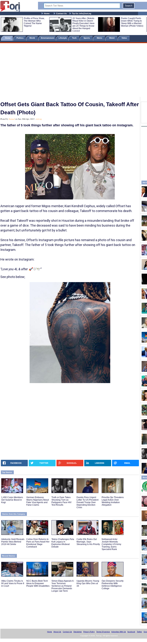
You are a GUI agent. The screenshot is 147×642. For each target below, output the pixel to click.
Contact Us (61, 13)
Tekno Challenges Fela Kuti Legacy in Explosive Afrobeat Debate (62, 543)
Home (46, 13)
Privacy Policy (89, 632)
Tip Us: (81, 13)
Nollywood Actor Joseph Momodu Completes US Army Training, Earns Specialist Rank (111, 544)
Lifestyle (63, 38)
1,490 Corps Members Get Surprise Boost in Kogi (12, 500)
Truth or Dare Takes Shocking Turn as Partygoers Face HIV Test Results (61, 501)
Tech (74, 38)
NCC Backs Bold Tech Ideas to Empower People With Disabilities (37, 583)
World (33, 38)
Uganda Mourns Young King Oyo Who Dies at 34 (88, 583)
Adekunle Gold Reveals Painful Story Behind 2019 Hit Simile (12, 542)
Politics (20, 38)
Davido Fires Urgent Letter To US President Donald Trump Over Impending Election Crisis (87, 502)
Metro (100, 38)
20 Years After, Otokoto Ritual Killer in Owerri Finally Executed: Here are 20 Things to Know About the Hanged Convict (83, 24)
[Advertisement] (73, 70)
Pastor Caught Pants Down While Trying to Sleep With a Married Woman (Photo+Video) (132, 22)
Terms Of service (103, 632)
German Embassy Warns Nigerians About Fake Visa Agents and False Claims (37, 501)
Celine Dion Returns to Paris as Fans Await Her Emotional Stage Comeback (37, 543)
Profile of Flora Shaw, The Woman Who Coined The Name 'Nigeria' (34, 22)
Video (124, 38)
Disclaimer (78, 632)
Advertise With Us (118, 632)
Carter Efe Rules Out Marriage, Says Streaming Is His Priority (88, 542)
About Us (57, 632)
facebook (131, 632)
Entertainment (47, 38)
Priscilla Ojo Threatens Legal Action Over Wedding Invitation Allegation (113, 501)
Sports (87, 38)
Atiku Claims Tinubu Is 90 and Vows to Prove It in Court (12, 583)
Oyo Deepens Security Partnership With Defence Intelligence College (113, 585)
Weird (112, 38)
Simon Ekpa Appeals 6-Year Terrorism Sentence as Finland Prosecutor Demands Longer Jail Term (62, 586)
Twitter (139, 632)
